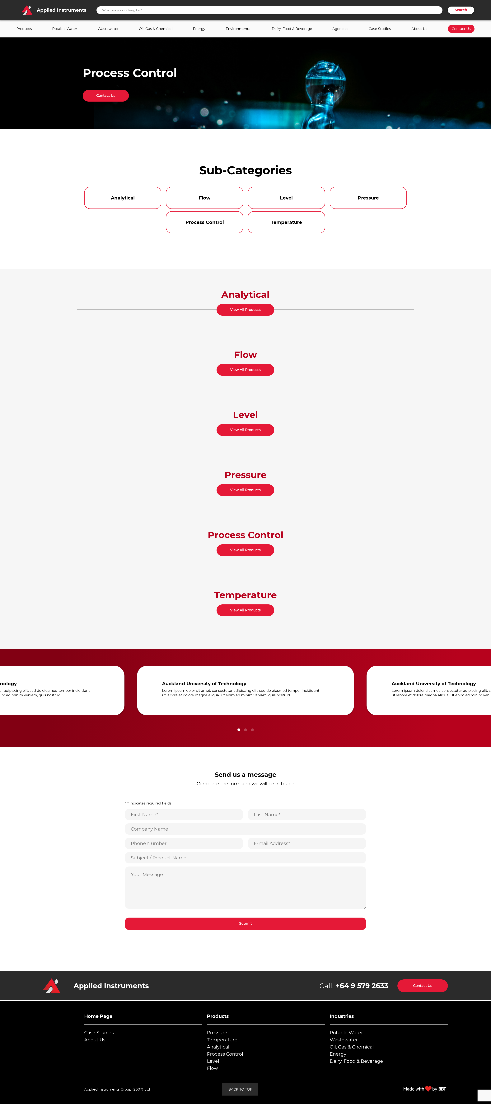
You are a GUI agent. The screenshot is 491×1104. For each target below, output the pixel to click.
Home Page (98, 1016)
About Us (419, 29)
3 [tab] (252, 729)
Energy (199, 29)
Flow (212, 1068)
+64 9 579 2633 (361, 986)
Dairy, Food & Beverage (292, 29)
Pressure (217, 1032)
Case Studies (380, 29)
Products (24, 29)
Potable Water (64, 29)
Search (461, 10)
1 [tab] (238, 729)
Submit (245, 923)
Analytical (218, 1047)
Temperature (222, 1040)
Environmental (238, 29)
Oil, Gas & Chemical (156, 29)
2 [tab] (245, 729)
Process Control (225, 1054)
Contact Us (461, 29)
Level (213, 1061)
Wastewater (108, 29)
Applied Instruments (111, 986)
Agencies (340, 29)
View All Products (245, 310)
